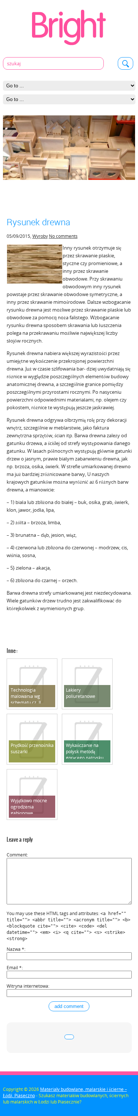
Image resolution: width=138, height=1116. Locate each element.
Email (14, 967)
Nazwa (15, 949)
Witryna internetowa (27, 986)
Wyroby (40, 236)
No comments (63, 236)
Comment (17, 855)
